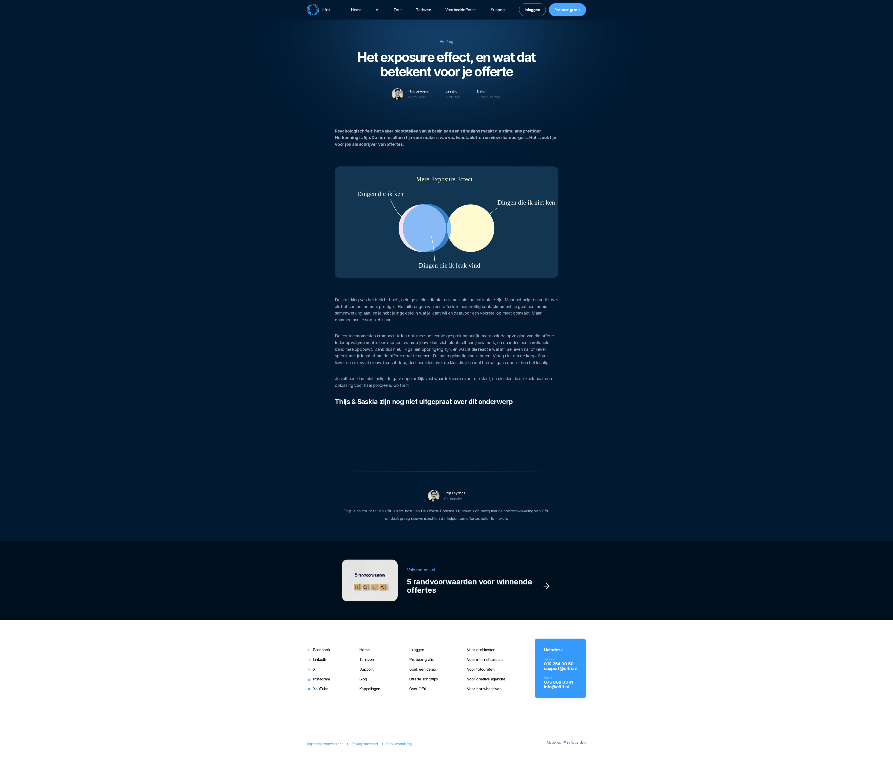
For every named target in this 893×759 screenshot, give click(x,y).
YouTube (320, 689)
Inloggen (532, 9)
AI (378, 9)
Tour (397, 9)
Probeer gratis (567, 9)
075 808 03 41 (558, 682)
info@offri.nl (556, 687)
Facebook (321, 650)
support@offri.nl (560, 668)
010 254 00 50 (559, 664)
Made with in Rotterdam (566, 742)
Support (498, 9)
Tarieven (423, 9)
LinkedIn (320, 660)
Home (356, 9)
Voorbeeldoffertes (460, 9)
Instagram (321, 679)
